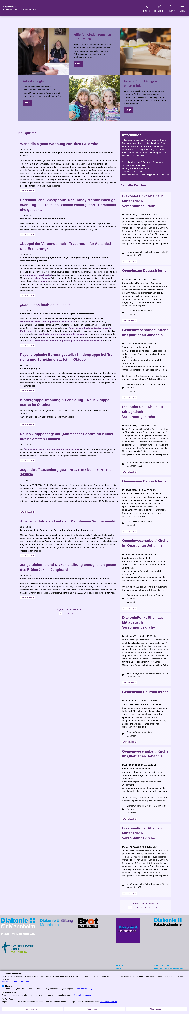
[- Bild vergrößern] (18, 926)
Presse (119, 965)
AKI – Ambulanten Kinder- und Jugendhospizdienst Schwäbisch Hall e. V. (65, 340)
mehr (27, 102)
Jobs (118, 969)
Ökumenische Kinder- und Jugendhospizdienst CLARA (48, 321)
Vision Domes (42, 278)
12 (155, 907)
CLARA (43, 281)
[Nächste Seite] (76, 613)
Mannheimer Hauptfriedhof (38, 275)
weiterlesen (27, 191)
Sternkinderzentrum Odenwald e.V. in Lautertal (61, 334)
